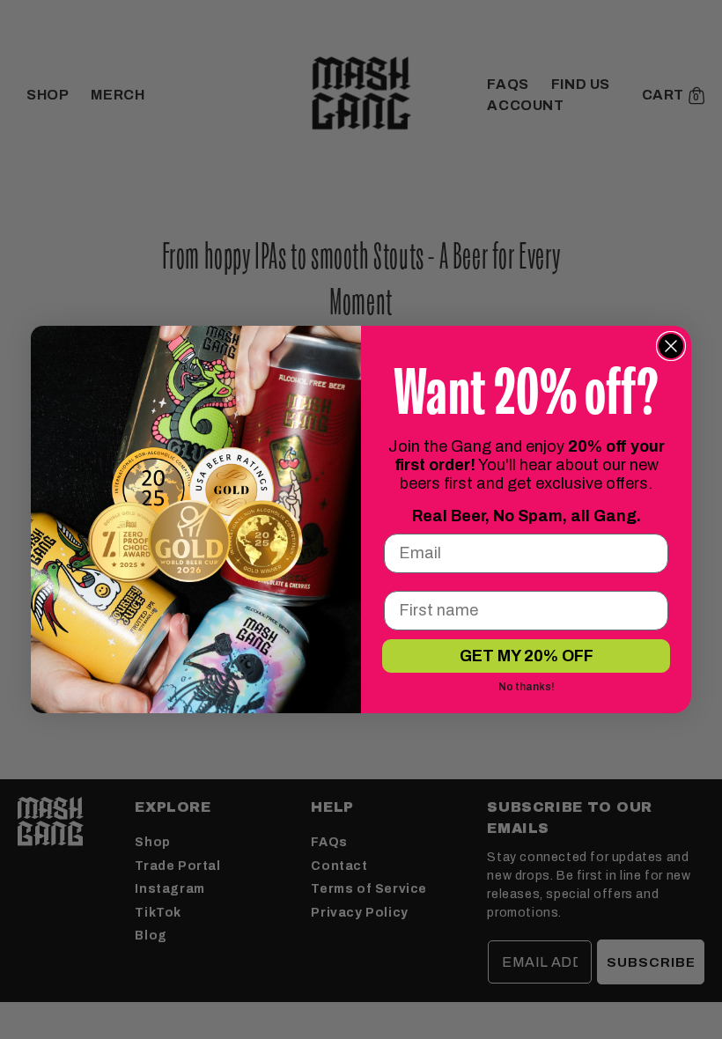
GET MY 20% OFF (526, 656)
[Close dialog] (671, 346)
